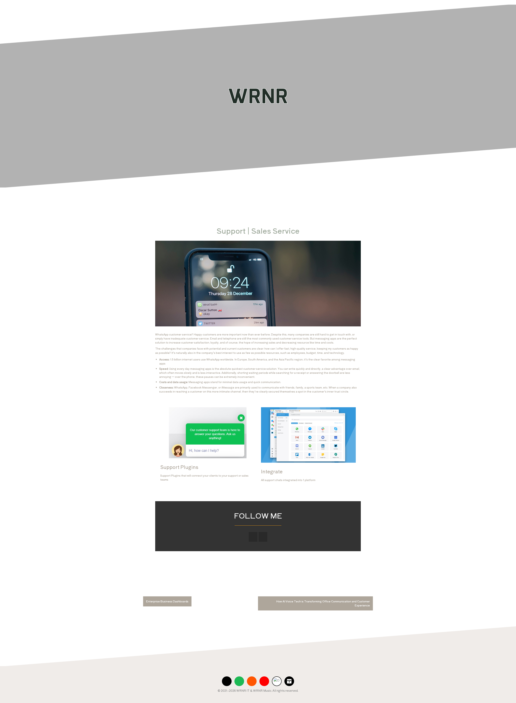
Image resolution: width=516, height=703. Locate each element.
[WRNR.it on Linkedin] (263, 537)
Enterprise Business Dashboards (167, 601)
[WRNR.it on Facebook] (253, 537)
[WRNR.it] (258, 96)
